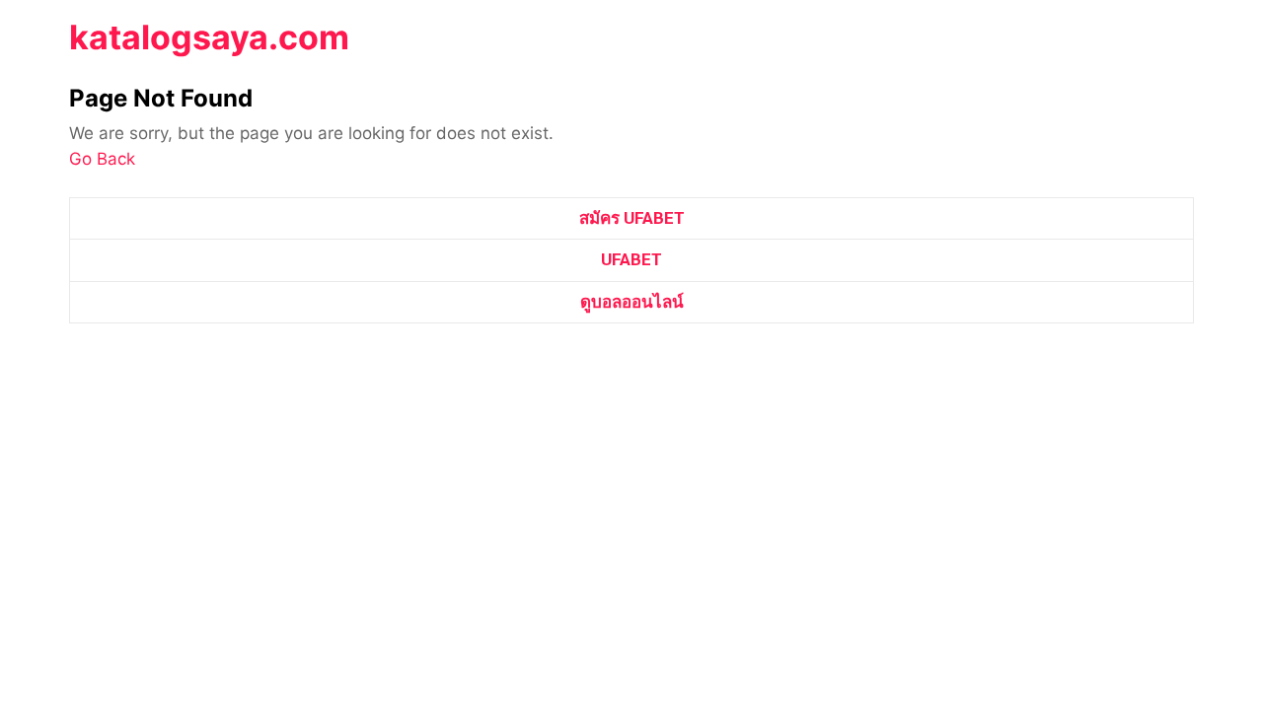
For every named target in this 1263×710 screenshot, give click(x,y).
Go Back (102, 159)
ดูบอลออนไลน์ (632, 302)
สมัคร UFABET (632, 218)
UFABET (631, 259)
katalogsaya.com (209, 37)
